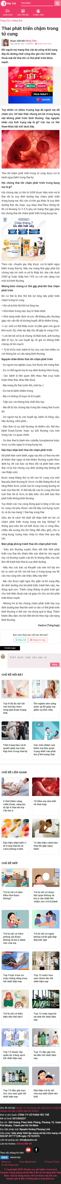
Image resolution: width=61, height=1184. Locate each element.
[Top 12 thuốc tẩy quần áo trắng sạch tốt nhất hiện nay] (15, 1037)
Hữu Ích (22, 640)
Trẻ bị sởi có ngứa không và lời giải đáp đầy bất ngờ (45, 936)
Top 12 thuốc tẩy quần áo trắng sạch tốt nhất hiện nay (14, 1055)
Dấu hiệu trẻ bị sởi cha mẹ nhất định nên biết (46, 1093)
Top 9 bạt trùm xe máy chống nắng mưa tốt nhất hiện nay (15, 978)
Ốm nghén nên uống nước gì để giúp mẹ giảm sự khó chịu (45, 706)
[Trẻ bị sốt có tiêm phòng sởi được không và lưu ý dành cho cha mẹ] (15, 919)
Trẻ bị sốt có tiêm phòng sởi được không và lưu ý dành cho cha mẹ (14, 938)
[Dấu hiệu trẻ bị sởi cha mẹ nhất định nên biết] (45, 1076)
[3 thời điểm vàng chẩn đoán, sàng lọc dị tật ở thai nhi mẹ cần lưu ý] (15, 787)
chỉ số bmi (33, 1111)
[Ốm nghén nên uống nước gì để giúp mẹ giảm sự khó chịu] (45, 689)
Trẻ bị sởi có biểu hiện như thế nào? (13, 1015)
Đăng (54, 664)
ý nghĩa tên (21, 1111)
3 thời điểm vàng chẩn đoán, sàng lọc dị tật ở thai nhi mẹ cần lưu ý (14, 806)
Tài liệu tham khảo (44, 44)
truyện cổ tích (23, 1107)
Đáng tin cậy (38, 640)
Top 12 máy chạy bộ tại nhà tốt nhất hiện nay (45, 1016)
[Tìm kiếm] (57, 3)
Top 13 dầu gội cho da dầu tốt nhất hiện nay (45, 1055)
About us (6, 1161)
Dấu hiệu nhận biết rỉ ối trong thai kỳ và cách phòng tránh (14, 845)
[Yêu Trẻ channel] (28, 1152)
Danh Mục (8, 15)
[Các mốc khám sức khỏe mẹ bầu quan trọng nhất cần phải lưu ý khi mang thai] (45, 730)
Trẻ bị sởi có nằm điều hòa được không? (13, 895)
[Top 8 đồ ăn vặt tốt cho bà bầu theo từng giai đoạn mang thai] (15, 689)
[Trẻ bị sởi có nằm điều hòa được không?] (15, 877)
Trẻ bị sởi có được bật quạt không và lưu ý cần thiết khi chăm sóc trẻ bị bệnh (46, 897)
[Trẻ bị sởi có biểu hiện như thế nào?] (15, 999)
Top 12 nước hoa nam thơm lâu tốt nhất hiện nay (43, 978)
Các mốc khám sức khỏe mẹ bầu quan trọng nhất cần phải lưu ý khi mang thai (45, 750)
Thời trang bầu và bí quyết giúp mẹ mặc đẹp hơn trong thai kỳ (15, 748)
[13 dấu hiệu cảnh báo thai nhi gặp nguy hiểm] (45, 828)
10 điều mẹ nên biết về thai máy (45, 803)
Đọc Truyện (23, 15)
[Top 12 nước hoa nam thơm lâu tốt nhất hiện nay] (45, 961)
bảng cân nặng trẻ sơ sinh (44, 1107)
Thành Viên (38, 15)
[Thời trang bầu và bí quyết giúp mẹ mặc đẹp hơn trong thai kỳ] (15, 730)
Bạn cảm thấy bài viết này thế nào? (30, 635)
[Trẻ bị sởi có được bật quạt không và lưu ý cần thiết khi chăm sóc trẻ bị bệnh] (45, 877)
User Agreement (27, 1161)
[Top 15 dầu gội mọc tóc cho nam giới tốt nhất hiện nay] (15, 1076)
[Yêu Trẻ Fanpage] (36, 1152)
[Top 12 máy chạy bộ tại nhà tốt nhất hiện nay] (45, 999)
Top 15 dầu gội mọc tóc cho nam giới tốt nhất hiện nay (14, 1093)
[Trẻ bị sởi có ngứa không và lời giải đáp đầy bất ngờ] (45, 919)
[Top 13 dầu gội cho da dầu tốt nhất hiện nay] (45, 1037)
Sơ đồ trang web (10, 1164)
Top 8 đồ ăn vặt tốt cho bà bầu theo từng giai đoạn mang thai (14, 708)
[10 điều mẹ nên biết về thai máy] (45, 787)
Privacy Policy (52, 1161)
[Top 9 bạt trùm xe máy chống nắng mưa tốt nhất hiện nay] (15, 961)
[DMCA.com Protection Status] (11, 1158)
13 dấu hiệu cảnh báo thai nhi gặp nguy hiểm (46, 845)
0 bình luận (10, 648)
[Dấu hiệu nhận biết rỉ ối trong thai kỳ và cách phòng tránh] (15, 828)
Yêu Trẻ (11, 3)
